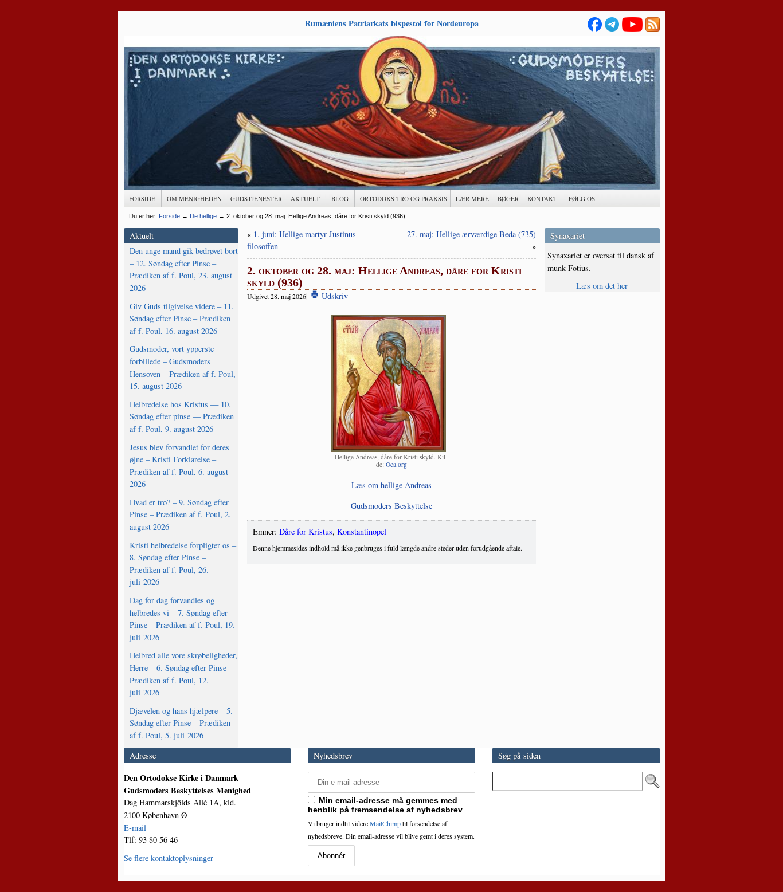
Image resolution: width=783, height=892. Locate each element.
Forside (169, 216)
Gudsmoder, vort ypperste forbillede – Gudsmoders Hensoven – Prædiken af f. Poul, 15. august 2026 (183, 367)
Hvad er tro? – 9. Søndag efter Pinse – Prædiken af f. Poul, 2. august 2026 (180, 514)
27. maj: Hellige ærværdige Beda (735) (471, 234)
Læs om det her (602, 285)
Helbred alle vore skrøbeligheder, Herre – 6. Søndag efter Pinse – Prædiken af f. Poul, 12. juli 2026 (183, 674)
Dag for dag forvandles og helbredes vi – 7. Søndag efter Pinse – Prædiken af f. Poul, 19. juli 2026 (182, 619)
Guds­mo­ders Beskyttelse (391, 505)
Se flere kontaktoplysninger (168, 857)
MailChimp (385, 823)
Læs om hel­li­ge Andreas (391, 485)
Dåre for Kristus (305, 531)
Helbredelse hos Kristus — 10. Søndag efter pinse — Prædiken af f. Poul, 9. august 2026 (182, 416)
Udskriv (333, 295)
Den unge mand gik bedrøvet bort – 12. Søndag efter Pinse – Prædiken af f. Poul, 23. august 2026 (184, 269)
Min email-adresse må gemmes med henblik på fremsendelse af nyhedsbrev (385, 805)
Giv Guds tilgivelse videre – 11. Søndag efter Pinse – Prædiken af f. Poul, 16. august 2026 (182, 318)
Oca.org (396, 464)
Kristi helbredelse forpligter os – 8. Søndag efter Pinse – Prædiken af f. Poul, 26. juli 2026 (183, 564)
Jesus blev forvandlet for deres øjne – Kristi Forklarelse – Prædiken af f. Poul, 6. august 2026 (179, 466)
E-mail (135, 827)
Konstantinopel (361, 531)
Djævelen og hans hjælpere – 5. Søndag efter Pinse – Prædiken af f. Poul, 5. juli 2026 (181, 723)
